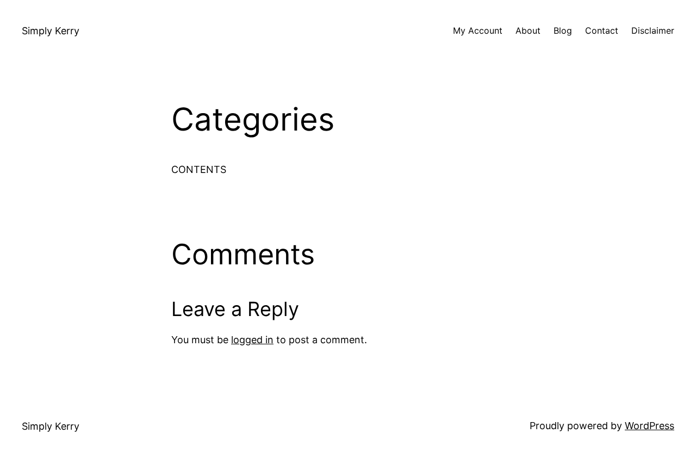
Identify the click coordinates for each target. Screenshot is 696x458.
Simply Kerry (50, 30)
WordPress (649, 425)
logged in (252, 339)
